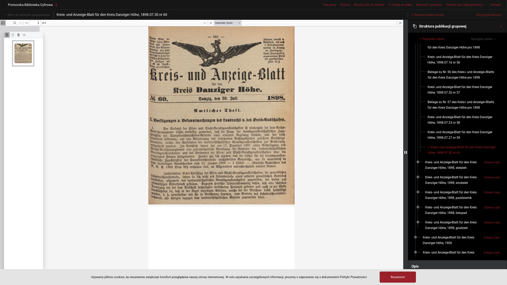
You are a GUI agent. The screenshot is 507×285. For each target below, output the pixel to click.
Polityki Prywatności (353, 277)
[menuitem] (462, 44)
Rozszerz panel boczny (429, 15)
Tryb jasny (329, 5)
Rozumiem (398, 277)
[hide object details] (405, 152)
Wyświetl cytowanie (429, 5)
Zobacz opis (492, 162)
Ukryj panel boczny (488, 15)
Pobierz (345, 5)
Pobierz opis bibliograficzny (464, 5)
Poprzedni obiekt (433, 39)
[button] (457, 26)
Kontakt (496, 5)
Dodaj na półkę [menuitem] (402, 5)
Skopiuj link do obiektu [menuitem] (369, 5)
